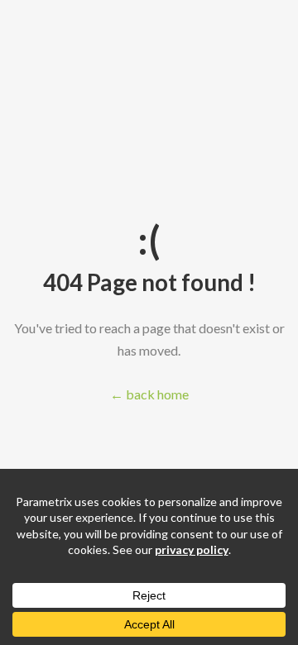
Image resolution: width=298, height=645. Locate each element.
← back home (149, 394)
